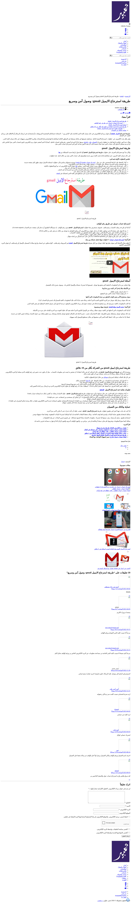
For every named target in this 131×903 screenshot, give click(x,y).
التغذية (124, 880)
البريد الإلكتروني (124, 809)
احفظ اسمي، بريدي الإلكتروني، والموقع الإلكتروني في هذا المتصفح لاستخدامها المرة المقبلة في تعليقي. (95, 817)
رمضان (124, 878)
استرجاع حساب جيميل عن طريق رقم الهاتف (108, 123)
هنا (59, 152)
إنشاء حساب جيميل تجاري (118, 437)
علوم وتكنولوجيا (121, 52)
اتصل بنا (123, 64)
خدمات (124, 48)
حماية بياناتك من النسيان (118, 130)
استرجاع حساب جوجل (117, 240)
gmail (121, 96)
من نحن (124, 61)
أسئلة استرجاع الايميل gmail (117, 125)
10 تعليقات (121, 109)
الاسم (128, 806)
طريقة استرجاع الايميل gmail (117, 121)
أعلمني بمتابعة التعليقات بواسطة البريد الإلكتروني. (112, 829)
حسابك (105, 377)
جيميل (123, 461)
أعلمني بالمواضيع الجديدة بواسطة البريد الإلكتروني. (112, 833)
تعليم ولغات (122, 47)
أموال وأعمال (122, 43)
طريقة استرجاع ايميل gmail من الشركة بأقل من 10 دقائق (108, 126)
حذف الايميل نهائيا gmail (116, 307)
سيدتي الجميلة (121, 50)
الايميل (117, 133)
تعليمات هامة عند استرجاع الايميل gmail (110, 128)
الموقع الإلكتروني (124, 813)
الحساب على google (90, 142)
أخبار (124, 41)
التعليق (127, 802)
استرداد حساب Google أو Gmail (85, 162)
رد (129, 595)
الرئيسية (123, 59)
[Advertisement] (65, 80)
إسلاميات (123, 45)
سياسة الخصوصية (120, 63)
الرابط (87, 380)
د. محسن (100, 900)
